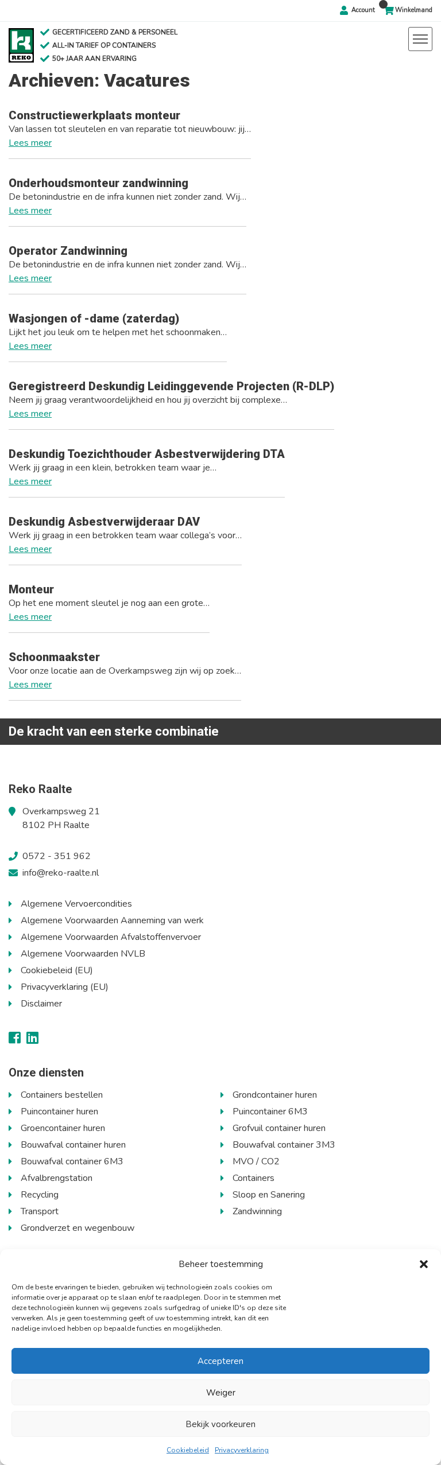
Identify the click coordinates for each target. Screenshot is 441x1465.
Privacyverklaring (242, 1450)
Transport (40, 1211)
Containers (253, 1178)
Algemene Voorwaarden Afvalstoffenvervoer (111, 937)
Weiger (220, 1392)
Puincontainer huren (59, 1111)
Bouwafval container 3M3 (284, 1144)
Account (363, 10)
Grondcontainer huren (275, 1095)
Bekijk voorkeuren (220, 1424)
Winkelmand (413, 10)
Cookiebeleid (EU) (57, 970)
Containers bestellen (62, 1095)
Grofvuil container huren (279, 1128)
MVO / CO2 (256, 1161)
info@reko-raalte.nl (60, 872)
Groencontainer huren (63, 1128)
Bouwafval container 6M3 (72, 1161)
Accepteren (220, 1361)
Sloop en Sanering (269, 1194)
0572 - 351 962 (56, 856)
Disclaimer (41, 1003)
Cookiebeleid (188, 1450)
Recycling (40, 1194)
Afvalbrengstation (56, 1178)
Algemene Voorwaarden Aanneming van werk (112, 920)
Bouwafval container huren (73, 1144)
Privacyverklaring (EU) (65, 987)
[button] (424, 1264)
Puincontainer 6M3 (270, 1111)
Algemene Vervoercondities (76, 903)
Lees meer (30, 143)
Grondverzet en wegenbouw (77, 1228)
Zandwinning (257, 1211)
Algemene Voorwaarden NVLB (83, 953)
